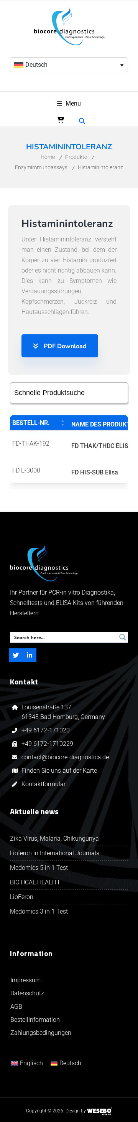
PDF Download (64, 346)
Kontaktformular (43, 784)
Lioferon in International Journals (54, 853)
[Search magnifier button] (122, 637)
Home (48, 157)
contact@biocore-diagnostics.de (65, 757)
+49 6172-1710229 (47, 743)
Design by (76, 1111)
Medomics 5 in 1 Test (39, 867)
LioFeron (21, 897)
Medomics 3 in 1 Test (39, 911)
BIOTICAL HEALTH (34, 882)
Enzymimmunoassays (41, 167)
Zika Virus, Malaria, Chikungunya (54, 838)
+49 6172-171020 (45, 730)
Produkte (76, 157)
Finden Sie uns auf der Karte (59, 770)
